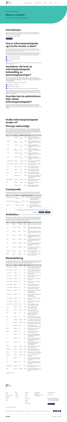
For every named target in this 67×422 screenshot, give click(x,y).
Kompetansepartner (28, 403)
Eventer (7, 398)
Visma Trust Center (47, 411)
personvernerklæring (45, 210)
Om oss (26, 393)
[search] (60, 3)
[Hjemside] (9, 2)
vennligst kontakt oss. (17, 34)
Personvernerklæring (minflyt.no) (20, 411)
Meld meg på (50, 403)
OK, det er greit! (41, 212)
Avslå (47, 212)
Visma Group (59, 416)
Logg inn (16, 393)
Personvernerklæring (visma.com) (10, 411)
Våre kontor (26, 395)
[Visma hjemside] (8, 416)
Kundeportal (17, 395)
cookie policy (40, 210)
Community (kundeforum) (9, 395)
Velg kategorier (35, 212)
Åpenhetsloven (28, 411)
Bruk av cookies (33, 411)
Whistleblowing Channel (40, 411)
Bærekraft (26, 401)
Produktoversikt (27, 398)
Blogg (6, 393)
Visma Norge (54, 416)
